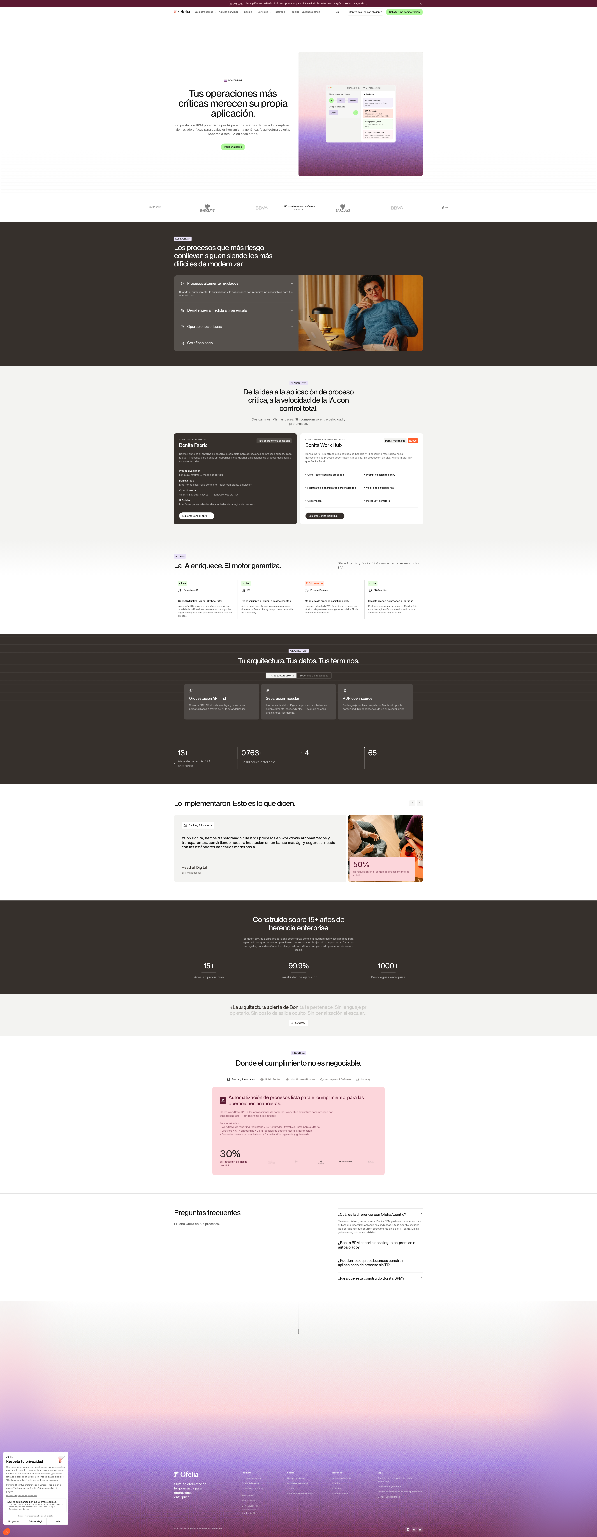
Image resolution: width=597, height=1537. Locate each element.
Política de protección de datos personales (400, 1491)
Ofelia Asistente (250, 1483)
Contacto (337, 1488)
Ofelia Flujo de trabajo (253, 1488)
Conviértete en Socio (298, 1483)
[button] (339, 12)
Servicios (263, 11)
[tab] (236, 288)
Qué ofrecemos (204, 11)
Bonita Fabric (248, 1500)
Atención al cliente (342, 1478)
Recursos (279, 11)
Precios (295, 11)
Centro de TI (248, 1513)
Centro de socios (296, 1478)
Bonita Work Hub (250, 1506)
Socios (248, 11)
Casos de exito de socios (300, 1493)
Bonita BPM (248, 1495)
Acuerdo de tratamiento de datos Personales (395, 1480)
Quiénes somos (311, 11)
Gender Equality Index (389, 1497)
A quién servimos (228, 11)
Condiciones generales (389, 1486)
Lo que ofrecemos (251, 1478)
